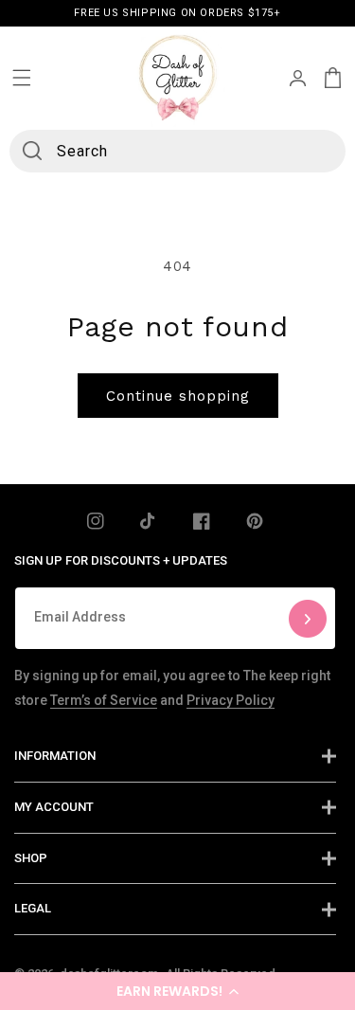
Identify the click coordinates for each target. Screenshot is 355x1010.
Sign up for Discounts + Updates (120, 560)
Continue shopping (178, 396)
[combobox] (177, 151)
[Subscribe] (308, 618)
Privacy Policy (230, 700)
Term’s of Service (103, 700)
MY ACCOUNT (54, 807)
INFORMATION (55, 755)
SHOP (30, 858)
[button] (177, 991)
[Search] (32, 150)
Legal (32, 908)
